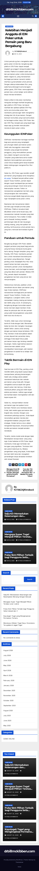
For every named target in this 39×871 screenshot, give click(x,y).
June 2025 (7, 721)
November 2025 (9, 695)
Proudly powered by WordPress (13, 860)
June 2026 (7, 660)
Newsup (31, 860)
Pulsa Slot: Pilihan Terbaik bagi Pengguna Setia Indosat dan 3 (19, 557)
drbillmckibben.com (19, 9)
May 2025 (7, 726)
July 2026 (7, 655)
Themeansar (19, 862)
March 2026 (7, 675)
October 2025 (8, 700)
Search (6, 573)
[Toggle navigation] (18, 16)
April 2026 (7, 670)
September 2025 (9, 705)
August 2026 (8, 650)
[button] (33, 16)
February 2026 (8, 680)
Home (19, 867)
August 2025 (8, 710)
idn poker (7, 178)
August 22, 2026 (13, 770)
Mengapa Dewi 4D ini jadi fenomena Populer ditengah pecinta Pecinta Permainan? (13, 472)
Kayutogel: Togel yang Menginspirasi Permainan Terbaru (19, 831)
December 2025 (9, 690)
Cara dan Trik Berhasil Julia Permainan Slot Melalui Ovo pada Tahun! (26, 472)
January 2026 (8, 685)
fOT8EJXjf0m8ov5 (20, 51)
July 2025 (7, 716)
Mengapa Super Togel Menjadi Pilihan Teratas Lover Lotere (17, 536)
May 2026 (7, 665)
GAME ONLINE (9, 26)
